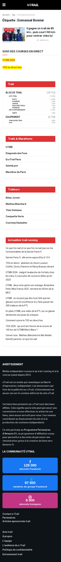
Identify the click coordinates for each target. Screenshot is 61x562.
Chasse (15, 103)
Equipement (13, 117)
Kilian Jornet (13, 198)
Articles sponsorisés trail (16, 521)
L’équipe (7, 541)
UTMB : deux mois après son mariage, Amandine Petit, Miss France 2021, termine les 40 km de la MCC (30, 289)
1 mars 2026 (43, 40)
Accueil (5, 14)
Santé (14, 113)
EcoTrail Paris (13, 159)
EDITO (14, 99)
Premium (16, 108)
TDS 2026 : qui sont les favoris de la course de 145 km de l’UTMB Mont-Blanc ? (29, 328)
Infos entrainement (17, 110)
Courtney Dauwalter (16, 223)
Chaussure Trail (15, 120)
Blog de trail (14, 93)
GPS (10, 122)
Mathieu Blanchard (16, 204)
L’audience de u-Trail (13, 545)
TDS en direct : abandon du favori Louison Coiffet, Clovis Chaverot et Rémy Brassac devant (30, 264)
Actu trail (7, 532)
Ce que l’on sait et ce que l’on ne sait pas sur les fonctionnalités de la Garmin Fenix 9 (29, 250)
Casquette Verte (15, 216)
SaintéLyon (12, 165)
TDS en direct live (12, 67)
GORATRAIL (16, 101)
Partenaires (8, 517)
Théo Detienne (14, 210)
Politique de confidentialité (17, 550)
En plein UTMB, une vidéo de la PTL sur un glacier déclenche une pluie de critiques (30, 312)
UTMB (9, 147)
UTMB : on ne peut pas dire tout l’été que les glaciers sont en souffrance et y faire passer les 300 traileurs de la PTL (29, 302)
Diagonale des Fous (16, 153)
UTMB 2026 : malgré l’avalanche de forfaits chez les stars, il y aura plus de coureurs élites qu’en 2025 (30, 276)
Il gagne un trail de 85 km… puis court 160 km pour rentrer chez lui (41, 32)
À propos (7, 536)
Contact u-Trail (10, 514)
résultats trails (18, 105)
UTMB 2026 (8, 60)
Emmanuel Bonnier (26, 14)
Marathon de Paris (16, 172)
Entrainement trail (12, 554)
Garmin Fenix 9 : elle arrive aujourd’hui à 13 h (28, 257)
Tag (13, 14)
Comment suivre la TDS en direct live (24, 320)
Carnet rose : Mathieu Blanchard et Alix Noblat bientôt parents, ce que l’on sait (29, 337)
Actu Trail (9, 30)
